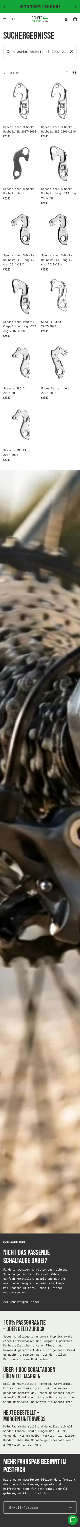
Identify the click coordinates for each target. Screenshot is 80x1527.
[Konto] (66, 19)
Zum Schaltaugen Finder (21, 1302)
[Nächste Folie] (75, 6)
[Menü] (4, 19)
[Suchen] (13, 19)
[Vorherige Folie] (4, 6)
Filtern (13, 73)
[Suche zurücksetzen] (71, 51)
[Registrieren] (70, 1507)
